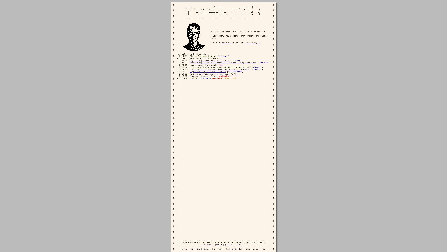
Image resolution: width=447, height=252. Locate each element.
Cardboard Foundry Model (203, 76)
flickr (239, 244)
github (218, 244)
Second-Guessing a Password (205, 58)
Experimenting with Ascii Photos (208, 72)
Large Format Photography (204, 65)
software (223, 56)
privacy (218, 249)
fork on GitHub (234, 249)
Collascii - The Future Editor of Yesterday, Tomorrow (220, 69)
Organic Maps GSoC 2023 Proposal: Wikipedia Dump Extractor (223, 63)
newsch (262, 242)
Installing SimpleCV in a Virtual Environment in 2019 (220, 67)
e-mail (207, 244)
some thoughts (253, 42)
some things (228, 42)
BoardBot (194, 78)
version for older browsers (195, 249)
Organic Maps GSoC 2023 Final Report (210, 61)
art (222, 65)
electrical (230, 78)
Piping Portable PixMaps (203, 56)
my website (259, 31)
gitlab (228, 244)
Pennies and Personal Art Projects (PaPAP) (213, 74)
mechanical (224, 76)
